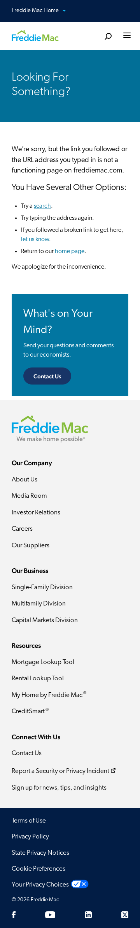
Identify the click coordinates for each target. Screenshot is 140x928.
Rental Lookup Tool (38, 678)
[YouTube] (50, 914)
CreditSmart (30, 711)
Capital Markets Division (45, 620)
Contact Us (47, 376)
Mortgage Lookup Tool (43, 662)
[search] (108, 36)
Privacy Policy (30, 836)
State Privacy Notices (40, 853)
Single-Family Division (42, 587)
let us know (35, 239)
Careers (22, 529)
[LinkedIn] (88, 914)
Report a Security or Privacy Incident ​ (60, 771)
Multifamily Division (39, 603)
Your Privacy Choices (40, 884)
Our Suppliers (30, 545)
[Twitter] (124, 914)
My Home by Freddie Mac (49, 695)
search (42, 206)
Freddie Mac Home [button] (36, 11)
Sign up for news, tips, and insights (59, 788)
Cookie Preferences (38, 869)
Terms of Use (29, 821)
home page (69, 251)
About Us (24, 479)
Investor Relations (36, 512)
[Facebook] (14, 914)
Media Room (29, 496)
